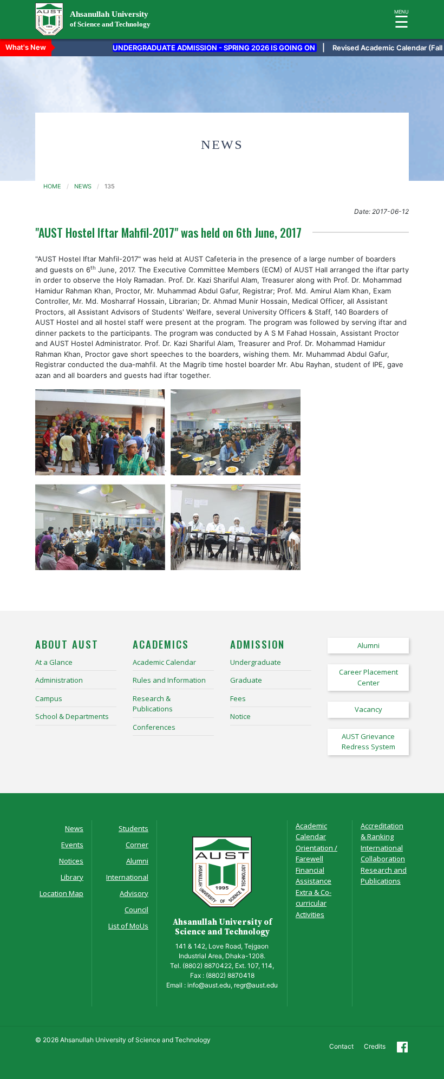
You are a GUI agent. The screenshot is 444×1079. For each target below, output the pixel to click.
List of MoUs (128, 926)
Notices (71, 861)
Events (72, 844)
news (83, 186)
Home (52, 186)
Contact (341, 1046)
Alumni (137, 861)
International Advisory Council (127, 893)
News (74, 828)
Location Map (61, 893)
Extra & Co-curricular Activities (313, 903)
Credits (375, 1046)
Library (72, 877)
